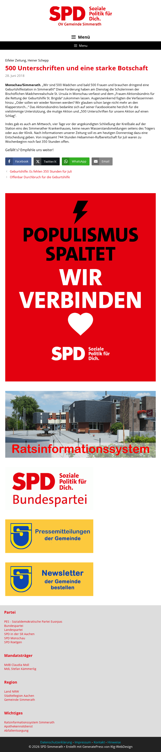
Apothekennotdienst (18, 726)
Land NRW (11, 691)
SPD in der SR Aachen (19, 634)
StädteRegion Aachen (19, 696)
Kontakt (99, 742)
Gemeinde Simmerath (19, 700)
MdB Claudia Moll (16, 665)
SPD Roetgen (13, 642)
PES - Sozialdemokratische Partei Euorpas (33, 622)
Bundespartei (13, 626)
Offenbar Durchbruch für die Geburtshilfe (40, 177)
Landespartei (13, 630)
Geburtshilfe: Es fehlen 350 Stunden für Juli (41, 171)
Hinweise (114, 742)
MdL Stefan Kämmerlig (20, 669)
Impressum (83, 742)
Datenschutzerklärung (56, 742)
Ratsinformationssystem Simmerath (29, 722)
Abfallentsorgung (16, 730)
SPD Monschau (14, 638)
